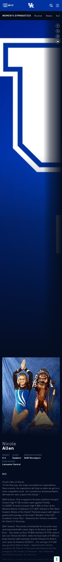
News (49, 15)
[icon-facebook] (58, 26)
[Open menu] (57, 5)
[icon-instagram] (58, 36)
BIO (4, 474)
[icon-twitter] (58, 31)
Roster (38, 15)
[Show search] (51, 5)
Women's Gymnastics (16, 15)
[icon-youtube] (58, 41)
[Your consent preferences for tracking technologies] (57, 559)
